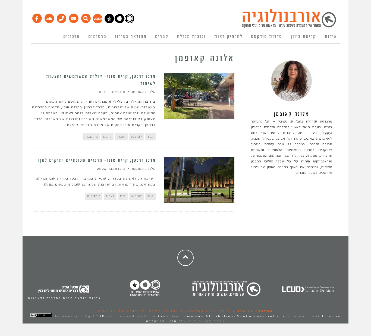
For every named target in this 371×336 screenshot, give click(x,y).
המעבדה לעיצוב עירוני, (245, 311)
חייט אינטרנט (161, 321)
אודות (331, 36)
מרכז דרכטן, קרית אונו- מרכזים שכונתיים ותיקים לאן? (96, 160)
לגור (150, 137)
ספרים (161, 36)
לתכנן (107, 137)
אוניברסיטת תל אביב (121, 311)
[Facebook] (37, 17)
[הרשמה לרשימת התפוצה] (73, 17)
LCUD (99, 316)
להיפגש (136, 137)
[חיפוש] (86, 17)
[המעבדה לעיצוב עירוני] (97, 22)
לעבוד (121, 137)
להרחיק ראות (228, 36)
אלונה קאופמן (144, 91)
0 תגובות (91, 137)
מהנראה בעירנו (131, 36)
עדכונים (71, 36)
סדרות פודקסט (266, 36)
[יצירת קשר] (61, 17)
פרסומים (97, 36)
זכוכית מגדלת (191, 36)
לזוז (123, 196)
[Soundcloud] (49, 17)
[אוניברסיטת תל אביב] (119, 22)
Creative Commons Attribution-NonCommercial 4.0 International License (249, 316)
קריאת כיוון (303, 36)
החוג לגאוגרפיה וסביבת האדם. (181, 311)
